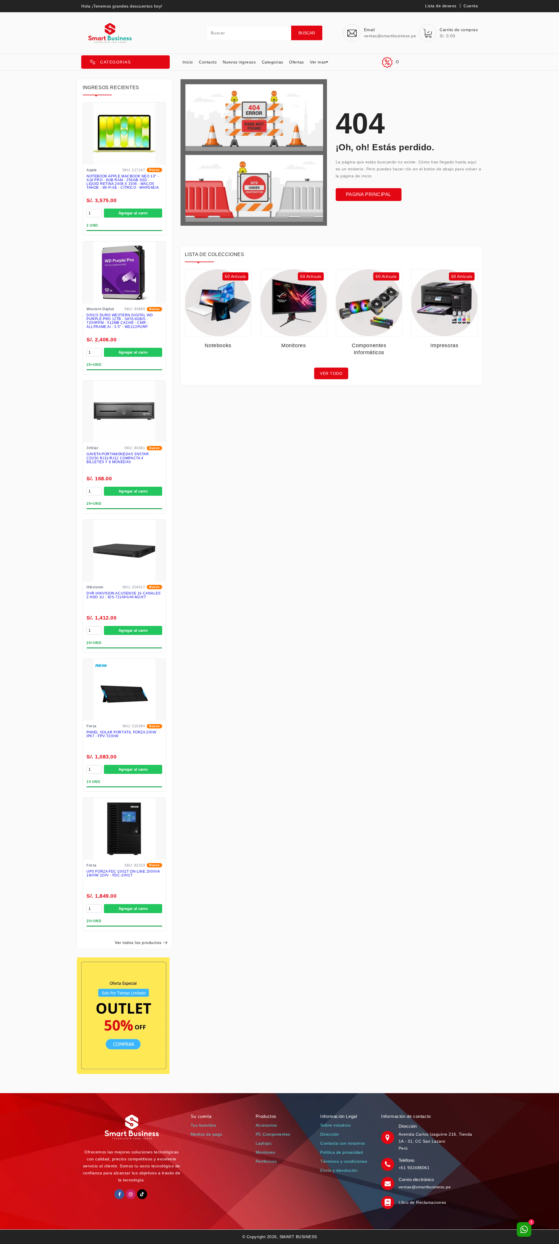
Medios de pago (206, 1134)
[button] (125, 62)
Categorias (272, 62)
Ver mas (318, 62)
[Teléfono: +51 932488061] (388, 1164)
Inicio (188, 62)
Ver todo (331, 373)
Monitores (265, 1152)
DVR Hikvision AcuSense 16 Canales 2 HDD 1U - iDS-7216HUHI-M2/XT (123, 595)
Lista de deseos (441, 5)
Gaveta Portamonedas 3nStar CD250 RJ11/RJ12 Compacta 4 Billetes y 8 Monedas (117, 458)
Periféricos (266, 1161)
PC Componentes (273, 1134)
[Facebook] (119, 1194)
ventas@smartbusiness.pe (425, 1187)
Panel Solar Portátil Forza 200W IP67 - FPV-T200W (121, 734)
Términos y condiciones (343, 1161)
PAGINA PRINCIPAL (368, 194)
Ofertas (296, 62)
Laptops (264, 1143)
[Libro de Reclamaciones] (388, 1202)
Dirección (329, 1134)
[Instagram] (131, 1194)
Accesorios (266, 1125)
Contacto (208, 62)
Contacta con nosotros (342, 1143)
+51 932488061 (414, 1167)
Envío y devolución (339, 1170)
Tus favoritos (203, 1125)
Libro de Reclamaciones (422, 1202)
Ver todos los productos (138, 942)
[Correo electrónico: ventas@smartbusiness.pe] (388, 1183)
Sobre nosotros (335, 1125)
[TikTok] (142, 1194)
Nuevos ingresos (239, 62)
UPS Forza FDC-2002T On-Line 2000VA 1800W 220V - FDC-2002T (123, 873)
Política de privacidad (341, 1152)
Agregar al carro (133, 213)
